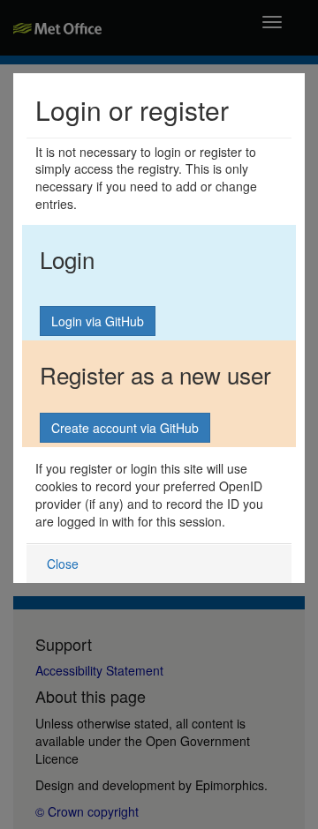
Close (63, 563)
